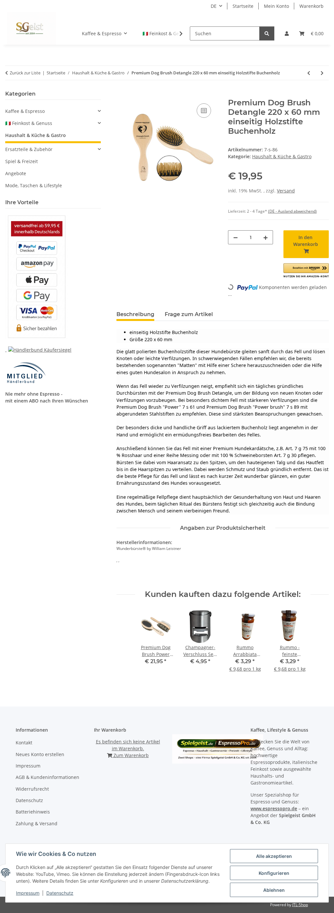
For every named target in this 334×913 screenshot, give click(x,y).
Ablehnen (274, 890)
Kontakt (24, 742)
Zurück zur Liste (25, 73)
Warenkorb (311, 6)
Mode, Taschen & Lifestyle (33, 185)
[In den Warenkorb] (121, 94)
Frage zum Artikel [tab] (189, 314)
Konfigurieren (274, 873)
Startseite (243, 6)
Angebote (15, 173)
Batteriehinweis (33, 812)
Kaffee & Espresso (25, 111)
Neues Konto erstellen (40, 754)
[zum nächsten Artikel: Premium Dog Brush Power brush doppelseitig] (322, 73)
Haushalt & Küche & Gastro (281, 156)
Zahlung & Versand (36, 823)
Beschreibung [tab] (135, 314)
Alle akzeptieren (274, 856)
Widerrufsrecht (32, 789)
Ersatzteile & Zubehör (29, 149)
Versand (286, 191)
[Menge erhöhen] (265, 237)
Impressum (27, 893)
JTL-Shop (300, 904)
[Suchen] (266, 33)
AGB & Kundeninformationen (47, 777)
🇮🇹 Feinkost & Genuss (28, 123)
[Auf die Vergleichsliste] (204, 110)
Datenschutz (59, 893)
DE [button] (214, 6)
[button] (287, 33)
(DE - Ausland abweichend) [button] (292, 211)
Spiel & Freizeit (21, 161)
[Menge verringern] (235, 237)
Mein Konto (276, 6)
